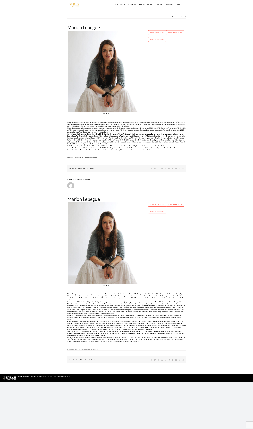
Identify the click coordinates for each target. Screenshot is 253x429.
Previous (176, 17)
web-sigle (71, 392)
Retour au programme (157, 39)
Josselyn (71, 179)
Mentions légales (61, 419)
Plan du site (69, 419)
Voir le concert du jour (157, 32)
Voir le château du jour (175, 32)
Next (182, 17)
